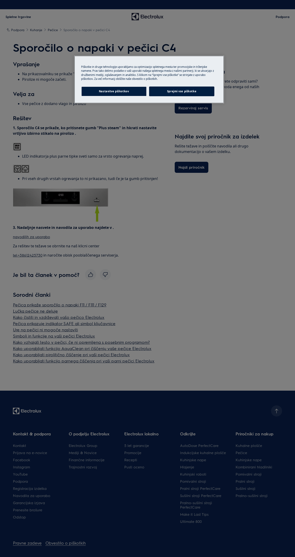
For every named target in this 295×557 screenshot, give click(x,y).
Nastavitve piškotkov (114, 91)
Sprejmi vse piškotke (181, 91)
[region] (149, 79)
